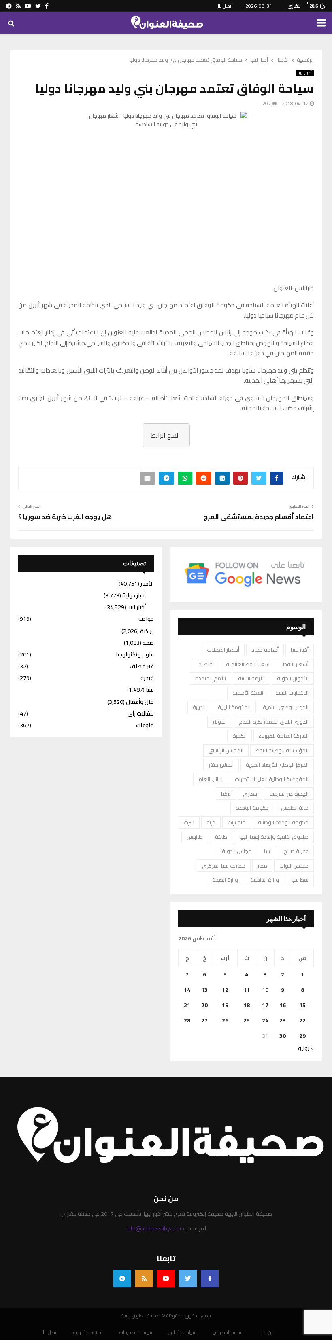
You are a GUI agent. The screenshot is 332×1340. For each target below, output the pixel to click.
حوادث (146, 619)
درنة (210, 822)
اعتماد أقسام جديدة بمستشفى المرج (259, 516)
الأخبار (147, 583)
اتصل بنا (225, 6)
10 (265, 989)
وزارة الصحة (225, 880)
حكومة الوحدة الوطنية (283, 822)
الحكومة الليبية (234, 707)
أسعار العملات (223, 649)
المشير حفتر (221, 765)
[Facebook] (210, 1278)
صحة (148, 642)
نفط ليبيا (300, 880)
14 (187, 989)
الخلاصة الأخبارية (88, 1332)
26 (225, 1020)
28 (187, 1020)
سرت (189, 822)
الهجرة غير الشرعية (289, 793)
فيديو (147, 678)
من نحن (267, 1332)
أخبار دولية (134, 595)
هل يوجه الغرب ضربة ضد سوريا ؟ (65, 516)
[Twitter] (188, 1278)
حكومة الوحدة (252, 808)
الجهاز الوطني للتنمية (286, 707)
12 (225, 989)
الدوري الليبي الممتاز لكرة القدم (274, 721)
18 (246, 1005)
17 (265, 1005)
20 (204, 1005)
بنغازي (250, 793)
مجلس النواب (294, 865)
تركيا (226, 793)
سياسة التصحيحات (135, 1332)
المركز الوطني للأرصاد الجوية (277, 765)
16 (282, 1005)
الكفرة (239, 736)
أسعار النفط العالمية (248, 664)
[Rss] (144, 1278)
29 (302, 1036)
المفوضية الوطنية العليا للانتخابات (272, 779)
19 (225, 1005)
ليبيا (268, 851)
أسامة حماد (265, 649)
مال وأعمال (140, 701)
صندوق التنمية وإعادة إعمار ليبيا (274, 837)
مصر (262, 865)
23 (282, 1020)
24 (265, 1020)
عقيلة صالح (296, 851)
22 (302, 1020)
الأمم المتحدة (210, 678)
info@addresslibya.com (155, 1228)
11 (246, 989)
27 (204, 1020)
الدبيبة (199, 707)
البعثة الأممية (247, 693)
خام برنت (237, 822)
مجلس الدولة (237, 851)
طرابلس (195, 837)
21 (187, 1005)
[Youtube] (166, 1278)
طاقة (221, 837)
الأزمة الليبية (251, 678)
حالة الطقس (295, 808)
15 (302, 1005)
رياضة (147, 631)
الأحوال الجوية (293, 678)
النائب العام (210, 779)
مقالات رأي (141, 713)
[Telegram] (122, 1278)
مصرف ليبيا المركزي (223, 865)
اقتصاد (206, 664)
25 (246, 1020)
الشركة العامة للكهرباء (284, 736)
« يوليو (306, 1048)
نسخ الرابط (164, 435)
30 (282, 1036)
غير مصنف (142, 666)
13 (204, 989)
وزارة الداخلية (264, 880)
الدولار (220, 721)
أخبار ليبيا (305, 73)
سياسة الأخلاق (181, 1332)
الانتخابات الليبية (292, 693)
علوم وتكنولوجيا (135, 654)
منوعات (145, 725)
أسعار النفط (296, 664)
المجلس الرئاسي (226, 750)
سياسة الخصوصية (227, 1332)
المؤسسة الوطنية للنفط (282, 750)
